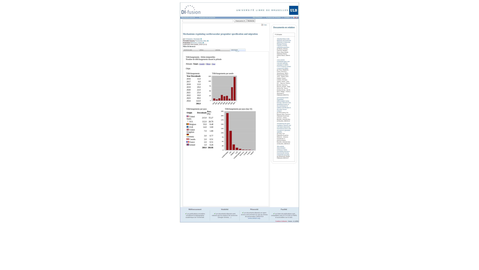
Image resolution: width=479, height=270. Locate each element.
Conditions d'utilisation (281, 221)
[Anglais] (297, 17)
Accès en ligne (188, 50)
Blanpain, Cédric (196, 43)
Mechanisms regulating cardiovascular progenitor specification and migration (220, 34)
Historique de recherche (207, 17)
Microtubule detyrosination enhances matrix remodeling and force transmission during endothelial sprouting (283, 150)
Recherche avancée (188, 17)
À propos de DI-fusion (273, 17)
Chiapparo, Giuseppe (192, 39)
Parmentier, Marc (201, 41)
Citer (265, 25)
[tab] (284, 34)
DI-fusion (279, 34)
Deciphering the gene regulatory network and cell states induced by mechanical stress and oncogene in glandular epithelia (284, 128)
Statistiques (234, 50)
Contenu (217, 50)
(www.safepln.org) (254, 218)
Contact (287, 17)
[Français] (294, 17)
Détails (201, 50)
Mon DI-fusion (257, 17)
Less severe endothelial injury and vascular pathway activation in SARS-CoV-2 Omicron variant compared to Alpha (284, 64)
